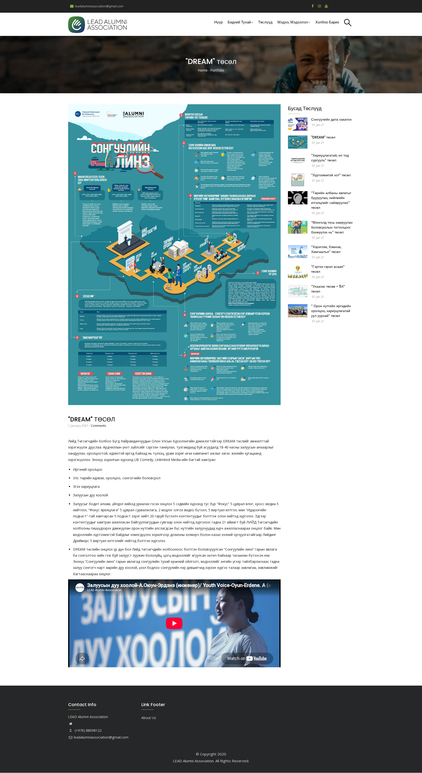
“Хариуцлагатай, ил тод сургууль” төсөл (330, 158)
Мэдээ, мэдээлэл (292, 22)
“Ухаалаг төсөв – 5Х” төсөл (328, 289)
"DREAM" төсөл (323, 137)
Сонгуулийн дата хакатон (331, 119)
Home (203, 70)
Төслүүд (265, 22)
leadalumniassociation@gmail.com (101, 737)
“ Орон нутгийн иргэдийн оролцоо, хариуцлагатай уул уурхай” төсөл (331, 310)
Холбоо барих (327, 22)
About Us (148, 717)
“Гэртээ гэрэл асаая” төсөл (328, 269)
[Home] (97, 24)
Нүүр (218, 22)
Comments (98, 426)
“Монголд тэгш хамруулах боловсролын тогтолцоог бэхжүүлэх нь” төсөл (332, 227)
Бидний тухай (239, 22)
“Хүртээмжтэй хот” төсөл (331, 175)
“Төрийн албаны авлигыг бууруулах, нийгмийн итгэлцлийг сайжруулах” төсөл (331, 200)
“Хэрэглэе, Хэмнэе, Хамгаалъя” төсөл (326, 249)
